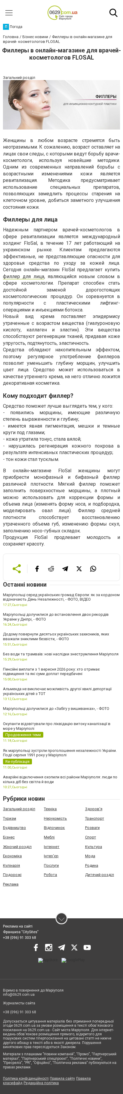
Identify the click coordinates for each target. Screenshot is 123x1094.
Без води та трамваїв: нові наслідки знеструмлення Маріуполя (61, 654)
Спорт (90, 837)
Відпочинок (54, 827)
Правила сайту (62, 1078)
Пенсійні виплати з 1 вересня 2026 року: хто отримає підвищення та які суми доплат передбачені (51, 671)
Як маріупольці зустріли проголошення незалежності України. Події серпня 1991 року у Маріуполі (60, 753)
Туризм (9, 818)
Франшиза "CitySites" (21, 932)
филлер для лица (23, 276)
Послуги (51, 865)
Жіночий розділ (17, 846)
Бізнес (9, 837)
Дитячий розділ (99, 874)
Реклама (11, 884)
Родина (91, 865)
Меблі (49, 837)
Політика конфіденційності (26, 1078)
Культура (93, 846)
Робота (50, 874)
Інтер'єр (51, 856)
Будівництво (14, 827)
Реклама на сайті (18, 926)
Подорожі (12, 874)
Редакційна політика (41, 1083)
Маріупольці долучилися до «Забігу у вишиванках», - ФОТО (56, 708)
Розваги (92, 827)
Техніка (50, 809)
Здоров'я (93, 809)
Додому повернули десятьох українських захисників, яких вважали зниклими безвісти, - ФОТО (56, 636)
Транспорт (94, 818)
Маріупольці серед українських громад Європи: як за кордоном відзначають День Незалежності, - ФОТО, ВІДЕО (61, 597)
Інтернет (51, 846)
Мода (90, 856)
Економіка (12, 856)
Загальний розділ (19, 809)
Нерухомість (55, 818)
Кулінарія (11, 865)
